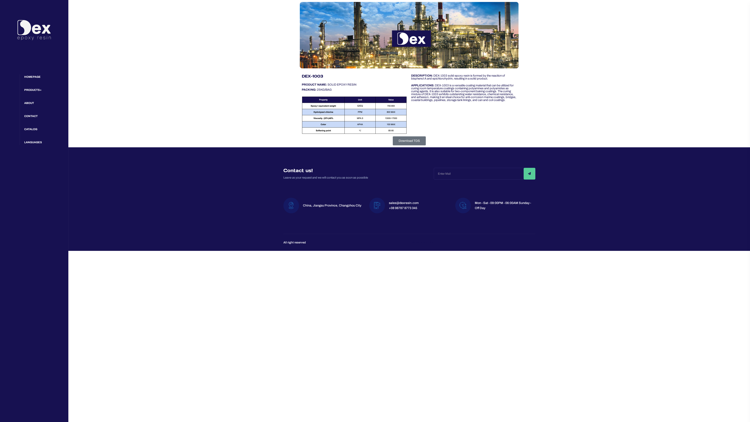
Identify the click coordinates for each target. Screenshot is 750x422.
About (29, 103)
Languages (33, 142)
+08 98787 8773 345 (403, 208)
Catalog (30, 129)
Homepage (32, 76)
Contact (31, 116)
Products (32, 90)
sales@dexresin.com (404, 203)
